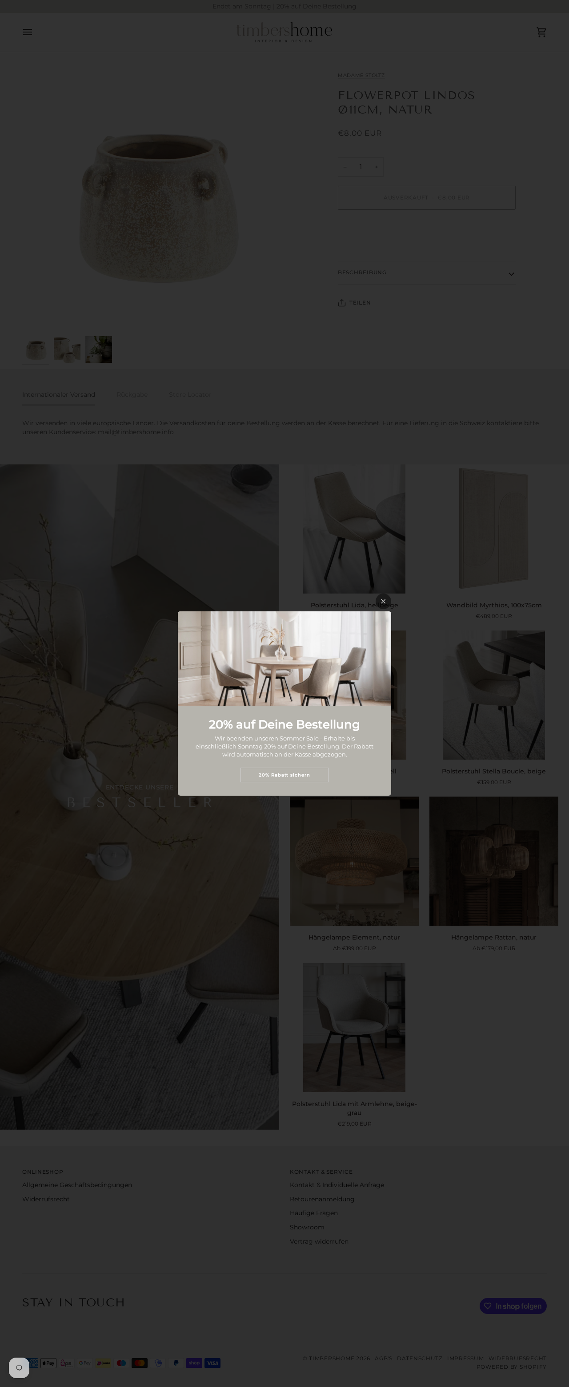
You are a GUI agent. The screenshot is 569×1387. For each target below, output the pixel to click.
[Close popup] (383, 601)
